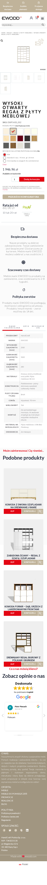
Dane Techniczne (12, 327)
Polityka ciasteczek (10, 816)
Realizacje (7, 800)
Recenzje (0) (38, 327)
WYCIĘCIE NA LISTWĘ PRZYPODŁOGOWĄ (20, 151)
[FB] (4, 830)
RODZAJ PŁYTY (9, 126)
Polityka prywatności (10, 813)
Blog (4, 804)
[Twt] (10, 830)
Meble (4, 790)
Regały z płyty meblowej (23, 33)
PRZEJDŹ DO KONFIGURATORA (23, 197)
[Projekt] (21, 830)
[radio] (6, 131)
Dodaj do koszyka (32, 179)
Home (3, 33)
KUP (12, 511)
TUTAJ (5, 189)
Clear (5, 164)
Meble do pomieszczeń (14, 793)
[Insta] (16, 830)
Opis (26, 326)
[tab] (12, 327)
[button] (42, 18)
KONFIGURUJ (30, 511)
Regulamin (6, 820)
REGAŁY (9, 33)
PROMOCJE (7, 797)
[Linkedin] (27, 830)
